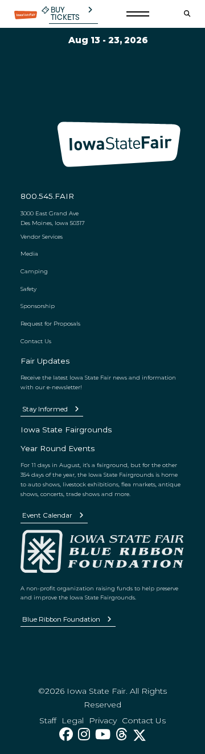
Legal (73, 720)
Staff (47, 720)
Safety (28, 288)
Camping (34, 271)
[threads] (122, 734)
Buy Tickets (65, 14)
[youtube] (102, 734)
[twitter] (139, 734)
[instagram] (84, 734)
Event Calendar (47, 515)
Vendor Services (41, 236)
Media (29, 253)
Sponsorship (37, 305)
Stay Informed (45, 409)
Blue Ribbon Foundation (61, 619)
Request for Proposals (50, 323)
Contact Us (35, 341)
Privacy (103, 720)
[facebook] (66, 734)
